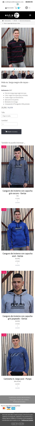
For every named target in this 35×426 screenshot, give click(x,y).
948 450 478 (28, 2)
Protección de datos (19, 402)
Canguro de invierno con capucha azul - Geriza (17, 254)
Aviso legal (13, 399)
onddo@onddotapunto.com (14, 2)
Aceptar (14, 423)
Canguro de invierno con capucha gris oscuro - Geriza (17, 192)
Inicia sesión (10, 8)
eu (29, 7)
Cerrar (20, 423)
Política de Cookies (27, 420)
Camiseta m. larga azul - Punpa (17, 378)
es (26, 7)
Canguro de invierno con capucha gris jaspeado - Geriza (17, 317)
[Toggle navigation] (30, 15)
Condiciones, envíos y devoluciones (19, 397)
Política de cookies (22, 399)
